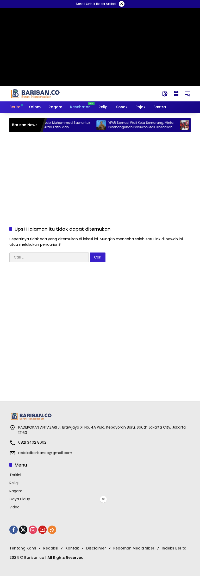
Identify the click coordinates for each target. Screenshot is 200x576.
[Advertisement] (100, 173)
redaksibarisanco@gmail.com (45, 452)
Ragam (15, 491)
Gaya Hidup (19, 499)
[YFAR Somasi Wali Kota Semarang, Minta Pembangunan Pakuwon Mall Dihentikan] (96, 125)
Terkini (15, 474)
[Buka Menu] (176, 93)
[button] (164, 93)
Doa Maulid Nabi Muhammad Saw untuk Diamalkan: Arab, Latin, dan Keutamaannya (53, 125)
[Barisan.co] (35, 93)
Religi (13, 483)
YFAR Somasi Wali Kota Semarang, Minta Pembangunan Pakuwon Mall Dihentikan (136, 125)
